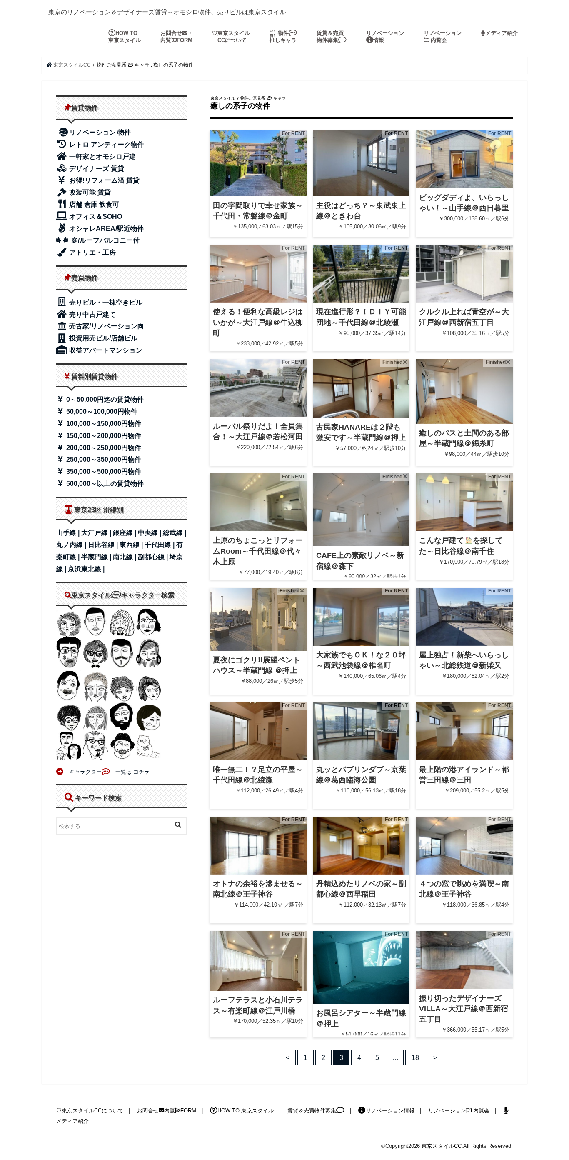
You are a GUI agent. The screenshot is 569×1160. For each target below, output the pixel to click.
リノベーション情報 (385, 36)
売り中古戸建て (91, 314)
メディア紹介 (501, 33)
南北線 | (125, 556)
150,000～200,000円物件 (103, 435)
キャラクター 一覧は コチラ (107, 772)
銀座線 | (125, 532)
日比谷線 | (104, 544)
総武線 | (174, 532)
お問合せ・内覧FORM (176, 36)
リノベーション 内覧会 (443, 36)
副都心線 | (154, 556)
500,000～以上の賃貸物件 (104, 483)
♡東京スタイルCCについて (89, 1111)
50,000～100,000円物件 (101, 411)
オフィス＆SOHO (94, 216)
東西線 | (132, 544)
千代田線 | (160, 544)
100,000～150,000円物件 (103, 423)
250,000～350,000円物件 (103, 459)
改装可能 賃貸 (89, 192)
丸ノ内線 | (72, 544)
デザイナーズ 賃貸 (95, 168)
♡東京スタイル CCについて (231, 36)
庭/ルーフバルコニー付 (105, 240)
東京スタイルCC (442, 1146)
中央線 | (150, 532)
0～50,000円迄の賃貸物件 (104, 399)
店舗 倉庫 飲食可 (93, 204)
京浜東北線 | (86, 568)
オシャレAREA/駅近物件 (105, 228)
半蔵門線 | (97, 556)
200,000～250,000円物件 (103, 447)
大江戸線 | (97, 532)
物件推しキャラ (283, 36)
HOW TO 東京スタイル (124, 36)
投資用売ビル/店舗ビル (102, 338)
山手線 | (68, 532)
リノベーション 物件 (100, 132)
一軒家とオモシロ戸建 (101, 156)
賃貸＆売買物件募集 (330, 36)
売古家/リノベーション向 (105, 326)
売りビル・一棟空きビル (104, 302)
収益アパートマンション (104, 350)
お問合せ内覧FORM (166, 1111)
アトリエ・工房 (91, 252)
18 (415, 1057)
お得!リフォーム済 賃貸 (103, 180)
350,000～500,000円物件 (103, 471)
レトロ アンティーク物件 (105, 144)
